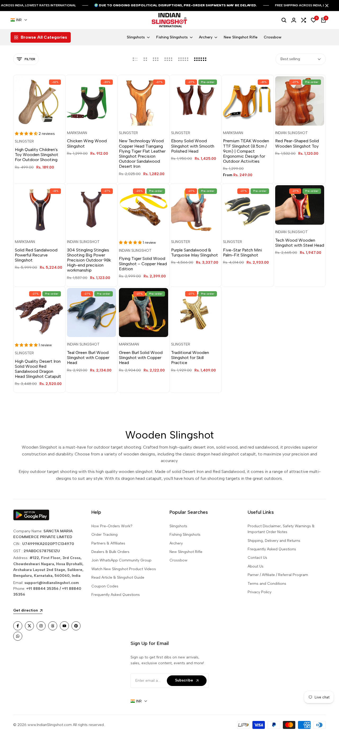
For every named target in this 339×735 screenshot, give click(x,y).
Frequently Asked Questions (115, 594)
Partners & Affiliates (108, 543)
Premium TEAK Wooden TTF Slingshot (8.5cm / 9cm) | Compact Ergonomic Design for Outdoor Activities (246, 151)
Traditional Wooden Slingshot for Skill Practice (190, 357)
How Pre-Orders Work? (111, 526)
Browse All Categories (44, 37)
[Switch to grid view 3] (155, 59)
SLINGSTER (24, 141)
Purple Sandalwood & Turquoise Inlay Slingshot (194, 252)
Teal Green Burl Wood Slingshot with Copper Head (88, 357)
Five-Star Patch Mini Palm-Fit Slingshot (242, 252)
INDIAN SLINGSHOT (291, 133)
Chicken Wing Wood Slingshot (87, 143)
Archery (176, 543)
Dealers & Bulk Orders (110, 552)
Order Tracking (104, 534)
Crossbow (179, 560)
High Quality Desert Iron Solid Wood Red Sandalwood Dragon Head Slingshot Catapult (38, 369)
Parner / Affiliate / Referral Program (278, 575)
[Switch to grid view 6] (200, 59)
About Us (256, 566)
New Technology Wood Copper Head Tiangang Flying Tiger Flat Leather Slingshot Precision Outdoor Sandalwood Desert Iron (142, 153)
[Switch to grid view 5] (183, 59)
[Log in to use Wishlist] (34, 117)
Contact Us (257, 557)
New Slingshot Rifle (186, 552)
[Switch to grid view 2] (145, 59)
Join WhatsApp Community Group (121, 560)
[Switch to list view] (135, 59)
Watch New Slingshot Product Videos (123, 569)
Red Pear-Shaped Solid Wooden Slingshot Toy (297, 143)
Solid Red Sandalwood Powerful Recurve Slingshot (36, 255)
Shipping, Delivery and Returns (274, 540)
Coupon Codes (104, 586)
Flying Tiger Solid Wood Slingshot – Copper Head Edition (143, 263)
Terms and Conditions (267, 583)
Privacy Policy (259, 592)
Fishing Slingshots (185, 534)
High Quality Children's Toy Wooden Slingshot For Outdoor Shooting (36, 154)
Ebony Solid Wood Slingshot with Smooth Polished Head (192, 145)
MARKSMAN (77, 133)
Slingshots (178, 526)
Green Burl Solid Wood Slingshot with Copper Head (141, 357)
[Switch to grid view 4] (168, 59)
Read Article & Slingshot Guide (117, 577)
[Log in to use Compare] (44, 117)
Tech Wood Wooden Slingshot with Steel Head (299, 243)
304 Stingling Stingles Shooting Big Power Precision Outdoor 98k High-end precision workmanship (89, 260)
